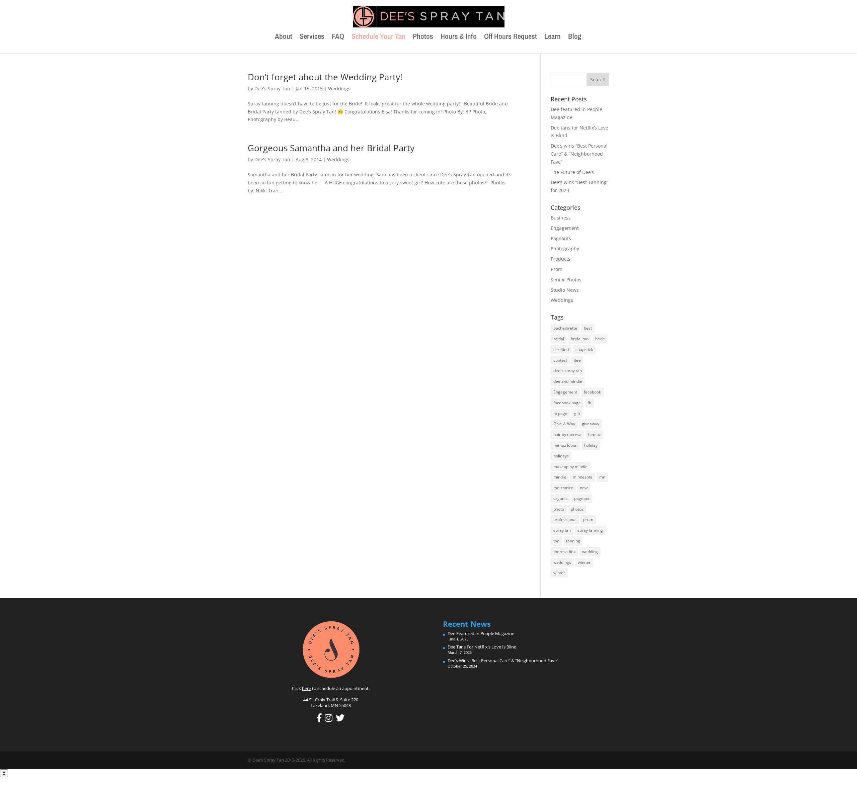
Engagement (565, 228)
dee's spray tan (567, 370)
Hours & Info (459, 37)
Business (561, 217)
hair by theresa (567, 434)
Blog (574, 37)
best (588, 328)
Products (560, 259)
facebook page (567, 403)
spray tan (562, 530)
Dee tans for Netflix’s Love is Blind (482, 647)
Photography (565, 248)
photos (577, 509)
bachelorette (565, 328)
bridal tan (580, 339)
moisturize (563, 488)
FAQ (338, 37)
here (306, 688)
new (584, 488)
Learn (552, 37)
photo (558, 509)
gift (577, 413)
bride (600, 339)
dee (577, 360)
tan (556, 541)
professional (564, 519)
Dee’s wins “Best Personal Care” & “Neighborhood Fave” (579, 154)
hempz (594, 434)
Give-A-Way (564, 424)
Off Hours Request (510, 37)
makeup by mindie (570, 466)
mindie (559, 477)
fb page (560, 413)
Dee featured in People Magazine (481, 633)
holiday (591, 445)
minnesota (583, 477)
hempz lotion (565, 445)
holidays (561, 456)
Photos (423, 37)
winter (559, 573)
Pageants (561, 238)
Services (312, 37)
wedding (590, 551)
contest (560, 360)
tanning (573, 541)
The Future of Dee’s (572, 172)
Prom (556, 269)
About (283, 37)
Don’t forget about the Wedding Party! (325, 77)
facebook (592, 392)
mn (602, 477)
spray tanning (590, 530)
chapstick (584, 349)
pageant (582, 498)
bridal (558, 339)
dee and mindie (567, 381)
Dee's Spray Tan (272, 88)
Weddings (339, 88)
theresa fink (564, 551)
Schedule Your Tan (378, 37)
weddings (562, 562)
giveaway (590, 424)
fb (589, 403)
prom (588, 519)
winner (584, 562)
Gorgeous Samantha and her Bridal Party (331, 148)
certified (561, 349)
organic (560, 498)
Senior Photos (566, 279)
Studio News (565, 290)
